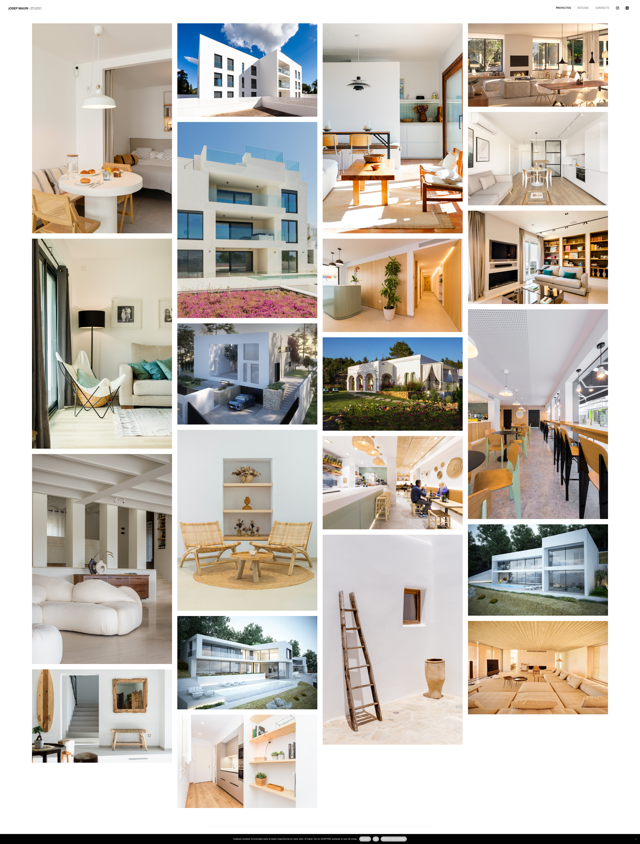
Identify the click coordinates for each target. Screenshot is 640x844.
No (376, 839)
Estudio (583, 8)
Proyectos (563, 8)
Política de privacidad (393, 839)
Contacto (602, 8)
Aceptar (365, 839)
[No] (636, 839)
